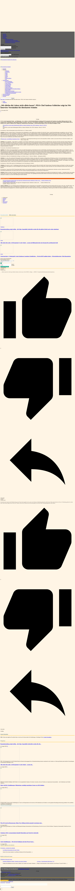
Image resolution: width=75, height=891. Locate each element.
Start (1, 99)
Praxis (6, 73)
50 (7, 746)
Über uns (4, 35)
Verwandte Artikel (4, 214)
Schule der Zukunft (8, 87)
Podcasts (4, 96)
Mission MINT (8, 89)
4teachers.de (10, 881)
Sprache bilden (8, 86)
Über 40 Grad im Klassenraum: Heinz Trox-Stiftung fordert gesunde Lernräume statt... (21, 823)
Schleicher (5, 202)
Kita (6, 79)
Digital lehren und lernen (9, 90)
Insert (13, 887)
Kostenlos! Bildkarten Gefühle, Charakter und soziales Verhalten (15, 861)
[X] (15, 115)
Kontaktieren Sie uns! (23, 869)
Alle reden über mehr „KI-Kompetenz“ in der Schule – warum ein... (16, 764)
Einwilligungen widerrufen (10, 42)
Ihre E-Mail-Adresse (15, 54)
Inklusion (4, 198)
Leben (6, 75)
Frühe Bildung (8, 85)
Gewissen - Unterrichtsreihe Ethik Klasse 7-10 (45, 861)
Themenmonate (6, 80)
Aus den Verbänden (6, 94)
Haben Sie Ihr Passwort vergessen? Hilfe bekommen (10, 50)
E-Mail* (12, 265)
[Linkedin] (24, 115)
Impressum (5, 38)
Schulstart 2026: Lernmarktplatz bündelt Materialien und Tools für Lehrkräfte (19, 832)
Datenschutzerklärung (9, 39)
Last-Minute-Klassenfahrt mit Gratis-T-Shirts (11, 850)
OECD (4, 199)
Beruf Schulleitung (8, 81)
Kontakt (4, 37)
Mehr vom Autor (12, 214)
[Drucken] (32, 115)
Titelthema (7, 70)
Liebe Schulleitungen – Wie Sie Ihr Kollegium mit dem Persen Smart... (17, 841)
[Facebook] (11, 115)
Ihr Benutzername (14, 46)
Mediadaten (5, 36)
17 (7, 787)
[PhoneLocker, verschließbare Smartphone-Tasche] (10, 138)
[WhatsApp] (19, 115)
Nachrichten (7, 71)
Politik (6, 74)
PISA (4, 200)
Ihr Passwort (13, 47)
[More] (36, 115)
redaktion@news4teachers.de (14, 874)
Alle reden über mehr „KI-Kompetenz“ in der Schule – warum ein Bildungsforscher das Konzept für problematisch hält (29, 242)
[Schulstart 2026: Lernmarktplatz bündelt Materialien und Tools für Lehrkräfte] (3, 830)
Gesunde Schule (8, 84)
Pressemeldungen (6, 95)
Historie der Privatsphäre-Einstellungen (12, 41)
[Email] (28, 115)
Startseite (4, 34)
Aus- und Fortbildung (9, 82)
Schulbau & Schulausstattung (10, 93)
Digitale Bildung (8, 78)
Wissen (6, 76)
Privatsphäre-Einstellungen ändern (11, 40)
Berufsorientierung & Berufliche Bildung (12, 88)
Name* (12, 264)
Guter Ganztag (8, 83)
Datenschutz (2, 882)
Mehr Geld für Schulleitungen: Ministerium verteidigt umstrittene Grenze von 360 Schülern (22, 785)
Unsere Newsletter (4, 734)
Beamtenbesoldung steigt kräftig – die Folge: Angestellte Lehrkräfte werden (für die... (20, 744)
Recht (6, 77)
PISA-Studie (5, 201)
